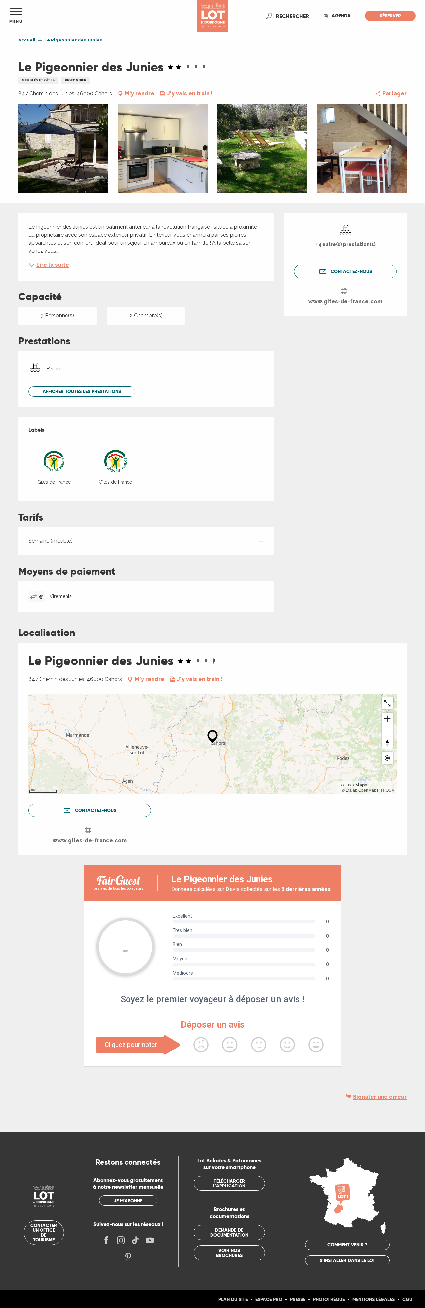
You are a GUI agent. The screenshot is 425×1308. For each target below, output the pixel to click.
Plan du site (233, 1299)
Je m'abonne (128, 1201)
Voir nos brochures (229, 1252)
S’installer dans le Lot (347, 1260)
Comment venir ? (347, 1245)
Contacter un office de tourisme (43, 1232)
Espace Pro (268, 1299)
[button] (292, 16)
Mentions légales (373, 1299)
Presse (297, 1299)
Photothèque (329, 1299)
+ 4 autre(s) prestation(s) (345, 244)
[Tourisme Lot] (212, 16)
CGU (407, 1299)
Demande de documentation (229, 1232)
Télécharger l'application (229, 1183)
